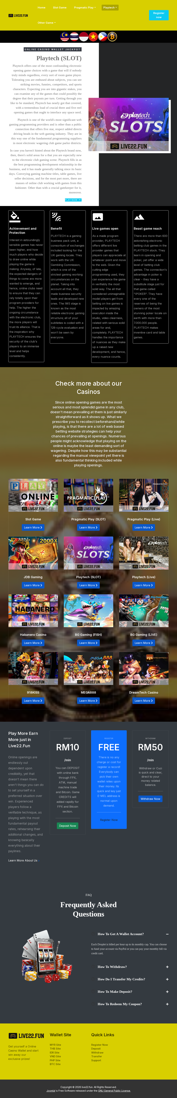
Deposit (96, 1048)
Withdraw (97, 1052)
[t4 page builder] (18, 15)
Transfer (96, 1056)
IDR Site (54, 1052)
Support (96, 1060)
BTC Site (55, 1064)
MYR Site (55, 1044)
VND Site (55, 1056)
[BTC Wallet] (112, 36)
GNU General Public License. (114, 1090)
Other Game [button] (45, 22)
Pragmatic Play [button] (84, 7)
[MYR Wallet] (64, 36)
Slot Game (60, 7)
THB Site (55, 1048)
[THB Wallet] (74, 36)
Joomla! (50, 1090)
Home (41, 7)
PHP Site (55, 1060)
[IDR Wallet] (83, 36)
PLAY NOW (71, 200)
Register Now (99, 1044)
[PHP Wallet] (103, 36)
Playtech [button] (109, 7)
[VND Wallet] (93, 36)
